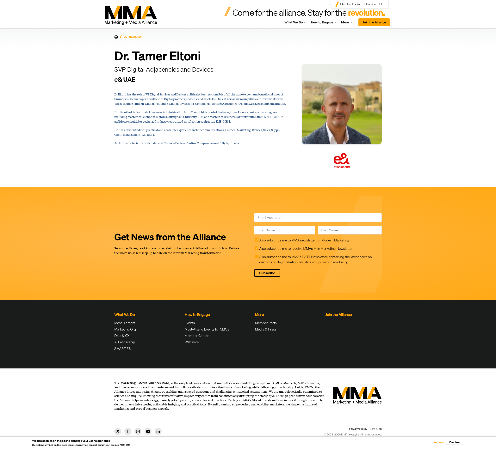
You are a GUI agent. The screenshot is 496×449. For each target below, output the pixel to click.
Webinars (192, 342)
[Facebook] (127, 431)
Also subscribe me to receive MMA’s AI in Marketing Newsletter (306, 248)
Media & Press (266, 329)
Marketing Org (125, 329)
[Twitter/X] (117, 431)
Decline (454, 442)
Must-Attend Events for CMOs (207, 329)
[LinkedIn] (158, 431)
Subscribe (369, 4)
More (348, 23)
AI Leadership (124, 342)
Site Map (376, 428)
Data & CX (122, 335)
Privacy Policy (358, 428)
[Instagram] (137, 431)
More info (125, 444)
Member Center (197, 335)
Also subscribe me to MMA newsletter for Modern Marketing (304, 240)
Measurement (124, 323)
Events (190, 323)
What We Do (293, 22)
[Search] (381, 4)
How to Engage (322, 22)
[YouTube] (148, 431)
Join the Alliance (374, 22)
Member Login (350, 4)
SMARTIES (122, 348)
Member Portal (266, 323)
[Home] (116, 37)
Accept (439, 442)
